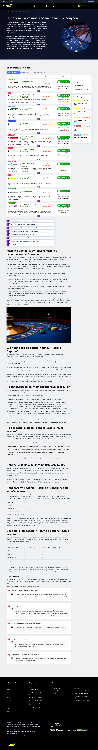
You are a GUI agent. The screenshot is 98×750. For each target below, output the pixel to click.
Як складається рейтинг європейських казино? (24, 228)
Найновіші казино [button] (26, 72)
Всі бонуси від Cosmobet (63, 166)
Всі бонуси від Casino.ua (63, 97)
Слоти (53, 683)
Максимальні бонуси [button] (39, 72)
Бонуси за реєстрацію (54, 6)
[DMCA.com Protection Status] (82, 730)
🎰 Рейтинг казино (16, 11)
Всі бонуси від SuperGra (63, 207)
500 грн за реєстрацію (35, 697)
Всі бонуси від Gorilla (63, 179)
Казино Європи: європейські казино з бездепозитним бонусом (28, 221)
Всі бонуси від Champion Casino (62, 194)
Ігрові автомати (67, 6)
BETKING (9, 700)
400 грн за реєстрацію (35, 695)
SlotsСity (9, 695)
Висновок (13, 244)
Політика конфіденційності (81, 691)
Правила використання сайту (80, 697)
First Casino (9, 711)
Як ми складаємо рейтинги (81, 693)
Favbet (8, 703)
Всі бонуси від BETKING (63, 139)
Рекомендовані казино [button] (13, 72)
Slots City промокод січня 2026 (35, 703)
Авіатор (54, 693)
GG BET (9, 697)
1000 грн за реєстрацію (35, 692)
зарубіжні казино (36, 470)
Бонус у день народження (36, 707)
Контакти (10, 1)
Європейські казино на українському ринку (22, 234)
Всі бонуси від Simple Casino (63, 125)
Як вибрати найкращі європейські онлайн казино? (24, 231)
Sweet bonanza (56, 688)
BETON (8, 692)
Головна (8, 11)
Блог (4, 1)
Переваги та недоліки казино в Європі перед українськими (27, 238)
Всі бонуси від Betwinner (63, 110)
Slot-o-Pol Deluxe (56, 691)
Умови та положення (79, 703)
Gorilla (8, 689)
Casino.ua (9, 708)
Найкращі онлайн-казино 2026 (14, 683)
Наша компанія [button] (78, 683)
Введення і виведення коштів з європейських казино (25, 241)
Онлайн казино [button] (39, 6)
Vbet (8, 705)
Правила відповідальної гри (81, 700)
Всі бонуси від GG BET (64, 84)
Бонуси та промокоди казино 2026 (35, 683)
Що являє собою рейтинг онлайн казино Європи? (24, 224)
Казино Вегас (10, 714)
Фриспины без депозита (35, 700)
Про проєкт (77, 688)
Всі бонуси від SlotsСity (63, 152)
